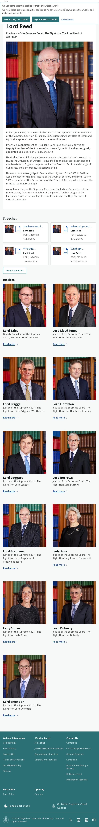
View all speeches (14, 270)
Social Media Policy (12, 765)
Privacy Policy (9, 748)
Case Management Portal (78, 748)
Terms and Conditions (13, 759)
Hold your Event (74, 774)
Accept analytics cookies (16, 19)
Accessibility (9, 754)
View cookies (67, 19)
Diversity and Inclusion (46, 759)
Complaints (71, 759)
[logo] (6, 820)
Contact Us (71, 742)
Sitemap (7, 771)
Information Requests (77, 779)
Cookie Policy (9, 742)
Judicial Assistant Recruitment (49, 748)
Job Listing (40, 742)
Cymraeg (39, 794)
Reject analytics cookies (46, 19)
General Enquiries (75, 754)
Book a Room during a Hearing (77, 767)
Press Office (9, 794)
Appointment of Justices (46, 754)
